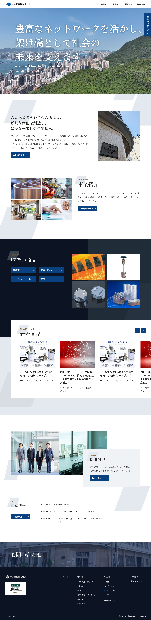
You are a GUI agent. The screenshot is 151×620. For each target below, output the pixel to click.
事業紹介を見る (87, 208)
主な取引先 (82, 599)
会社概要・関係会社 (86, 582)
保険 (43, 278)
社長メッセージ (84, 586)
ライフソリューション (22, 278)
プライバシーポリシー (12, 617)
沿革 (80, 590)
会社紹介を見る (19, 155)
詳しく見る (97, 478)
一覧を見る (18, 516)
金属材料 (17, 269)
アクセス (81, 603)
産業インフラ (46, 269)
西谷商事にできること (87, 595)
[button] (137, 330)
